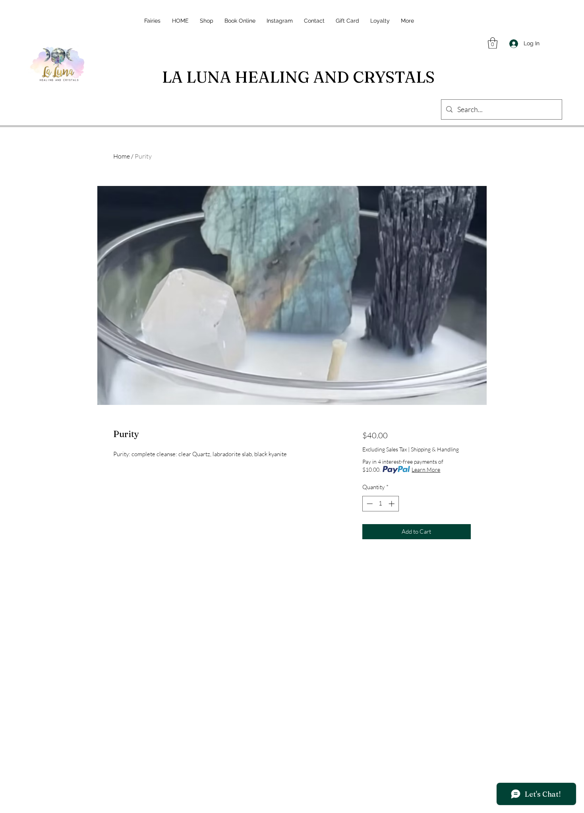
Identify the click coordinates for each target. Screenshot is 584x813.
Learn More (426, 469)
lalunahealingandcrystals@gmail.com (294, 766)
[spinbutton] (380, 503)
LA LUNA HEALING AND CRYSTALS (298, 77)
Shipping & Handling (435, 449)
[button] (492, 43)
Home (121, 156)
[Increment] (392, 503)
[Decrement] (369, 503)
